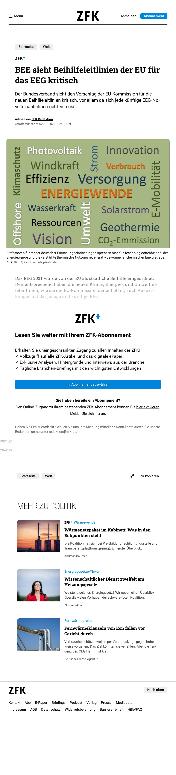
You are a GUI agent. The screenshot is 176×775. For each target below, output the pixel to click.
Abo (154, 16)
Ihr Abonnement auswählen (88, 384)
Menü (18, 16)
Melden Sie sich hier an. (88, 414)
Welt (46, 47)
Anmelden (128, 16)
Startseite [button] (88, 16)
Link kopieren (148, 476)
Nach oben (155, 690)
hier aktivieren (147, 407)
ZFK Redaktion (42, 119)
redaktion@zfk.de (62, 432)
